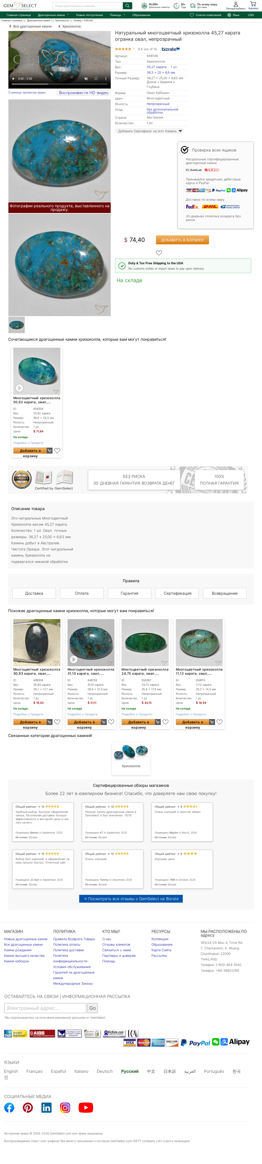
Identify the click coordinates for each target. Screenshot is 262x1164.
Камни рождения (18, 950)
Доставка (34, 593)
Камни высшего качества (24, 955)
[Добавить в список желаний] (159, 253)
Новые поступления (89, 15)
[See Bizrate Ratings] (171, 49)
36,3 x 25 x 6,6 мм (161, 72)
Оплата (82, 593)
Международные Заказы (73, 983)
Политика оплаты (66, 944)
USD (251, 15)
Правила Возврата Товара (74, 939)
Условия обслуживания (72, 967)
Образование (141, 15)
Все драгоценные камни (23, 944)
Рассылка (159, 955)
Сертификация (178, 593)
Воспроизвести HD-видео (83, 92)
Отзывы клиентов (116, 944)
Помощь (117, 14)
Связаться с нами (116, 950)
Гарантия (129, 593)
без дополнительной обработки (162, 110)
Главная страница (19, 15)
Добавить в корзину (182, 240)
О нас (106, 939)
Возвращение (225, 593)
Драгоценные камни (53, 14)
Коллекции (159, 939)
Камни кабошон (16, 961)
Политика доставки (68, 950)
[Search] (127, 5)
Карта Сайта (161, 950)
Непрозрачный (158, 104)
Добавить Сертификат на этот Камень (147, 131)
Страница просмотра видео (27, 92)
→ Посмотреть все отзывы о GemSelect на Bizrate (131, 898)
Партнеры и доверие (119, 955)
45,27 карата (157, 67)
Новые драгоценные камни (25, 939)
